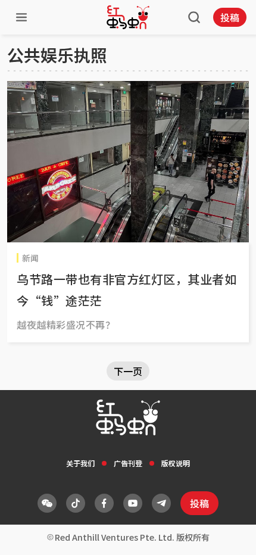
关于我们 (80, 463)
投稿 (229, 17)
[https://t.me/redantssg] (161, 503)
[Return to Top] (228, 533)
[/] (128, 17)
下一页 (128, 371)
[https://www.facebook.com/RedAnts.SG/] (104, 503)
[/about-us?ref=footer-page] (47, 503)
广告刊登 (128, 463)
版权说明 (175, 463)
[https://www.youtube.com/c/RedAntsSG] (132, 503)
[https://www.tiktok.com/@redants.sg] (75, 503)
